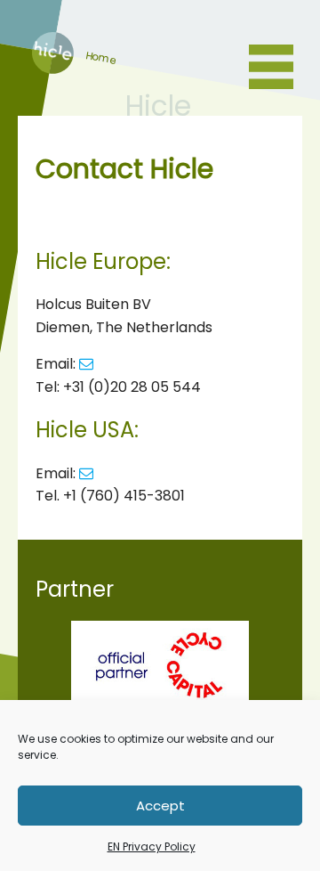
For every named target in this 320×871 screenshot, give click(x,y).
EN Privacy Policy (152, 846)
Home (53, 68)
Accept (160, 805)
